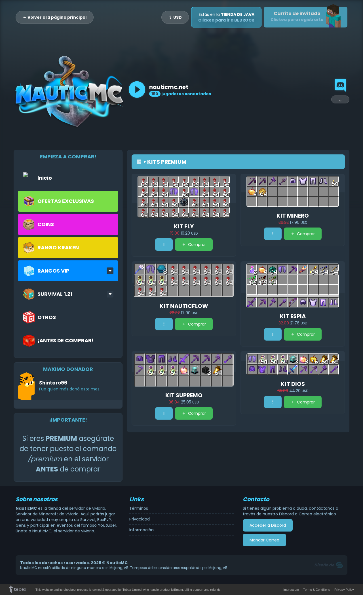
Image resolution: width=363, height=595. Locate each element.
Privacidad (139, 519)
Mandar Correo (264, 540)
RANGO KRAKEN (58, 247)
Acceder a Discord (268, 525)
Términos (138, 508)
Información (141, 530)
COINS (45, 224)
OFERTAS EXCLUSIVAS (65, 201)
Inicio (44, 177)
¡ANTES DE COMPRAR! (65, 340)
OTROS (46, 317)
